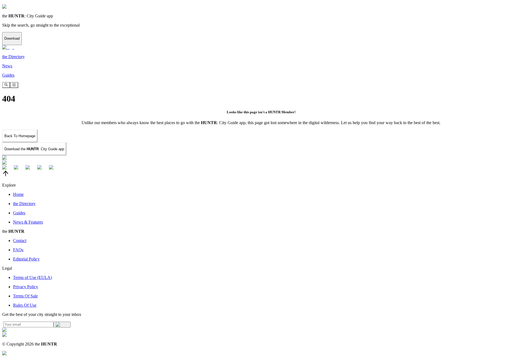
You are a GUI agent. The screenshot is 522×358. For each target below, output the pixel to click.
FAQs (18, 249)
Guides (19, 213)
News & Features (28, 222)
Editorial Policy (26, 259)
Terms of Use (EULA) (32, 277)
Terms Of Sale (25, 296)
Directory (24, 203)
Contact (19, 240)
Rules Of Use (24, 305)
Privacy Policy (25, 286)
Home (18, 194)
